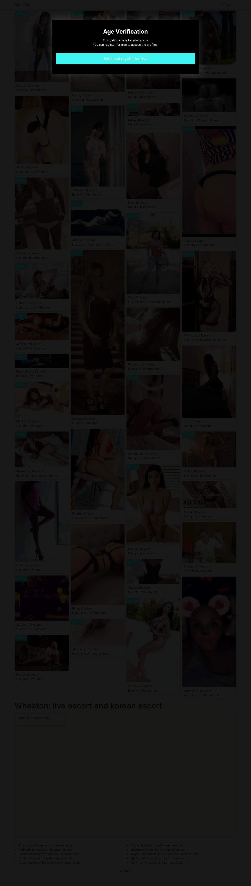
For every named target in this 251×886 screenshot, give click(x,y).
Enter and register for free (125, 58)
